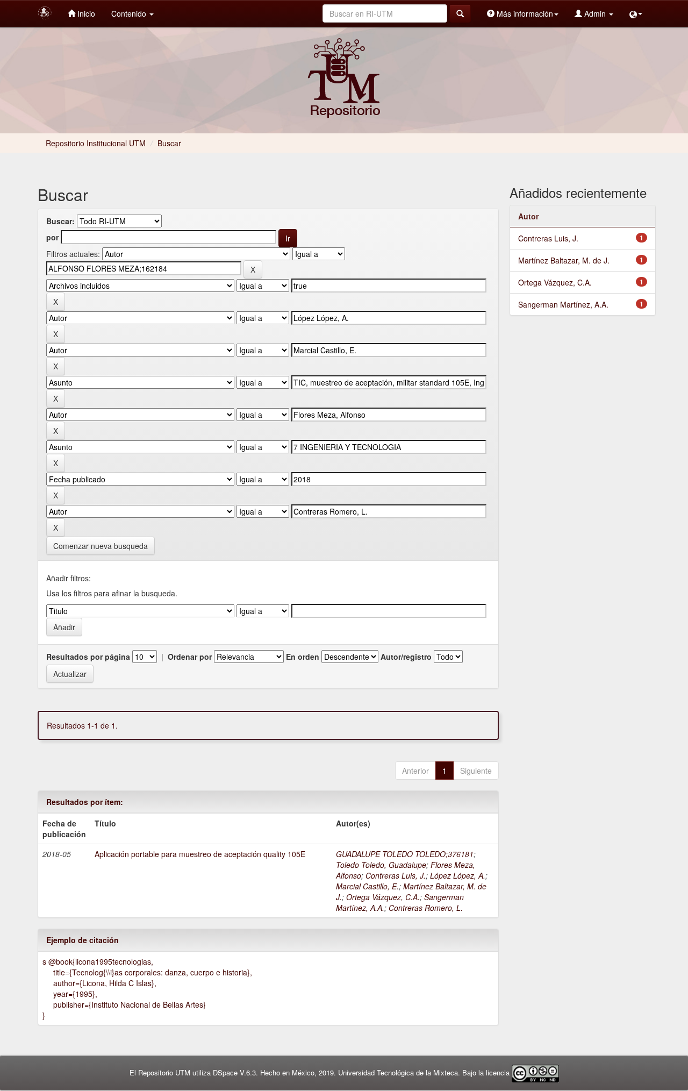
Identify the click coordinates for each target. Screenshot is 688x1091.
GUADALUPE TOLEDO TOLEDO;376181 (405, 853)
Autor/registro (406, 656)
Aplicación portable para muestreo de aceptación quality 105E (200, 853)
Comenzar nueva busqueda (100, 545)
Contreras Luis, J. (396, 875)
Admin (595, 13)
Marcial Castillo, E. (367, 886)
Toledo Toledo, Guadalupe (381, 864)
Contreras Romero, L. (426, 907)
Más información (523, 13)
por (52, 237)
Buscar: (60, 221)
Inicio (85, 13)
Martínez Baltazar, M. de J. (564, 260)
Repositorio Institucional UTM (96, 143)
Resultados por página (88, 656)
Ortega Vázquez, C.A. (383, 897)
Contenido (129, 13)
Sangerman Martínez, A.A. (563, 304)
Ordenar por (190, 656)
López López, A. (457, 875)
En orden (302, 656)
